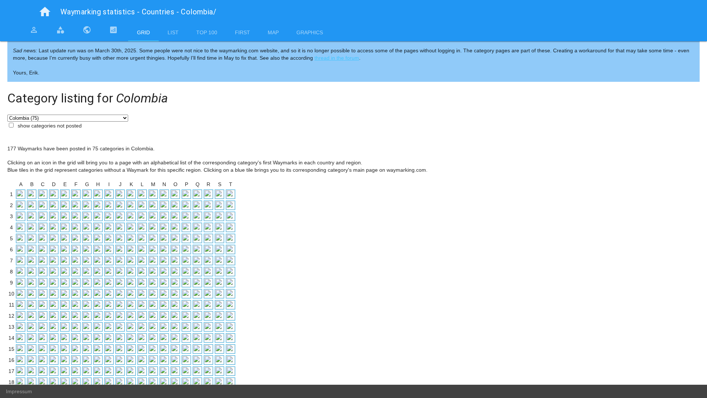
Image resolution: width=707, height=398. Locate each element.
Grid (143, 32)
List (173, 32)
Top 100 (206, 32)
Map (273, 32)
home (45, 11)
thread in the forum (336, 58)
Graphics (309, 32)
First (242, 32)
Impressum (19, 391)
